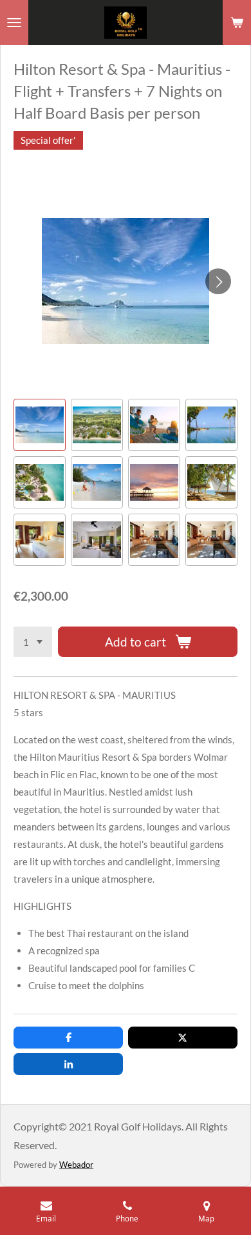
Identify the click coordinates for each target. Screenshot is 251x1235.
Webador (76, 1165)
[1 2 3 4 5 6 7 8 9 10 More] (33, 642)
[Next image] (218, 281)
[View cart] (237, 22)
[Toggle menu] (14, 22)
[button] (40, 425)
